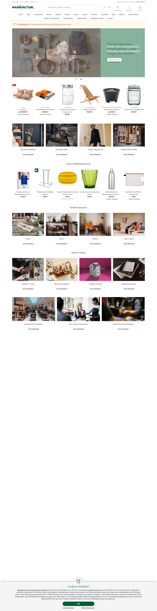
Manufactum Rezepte (61, 284)
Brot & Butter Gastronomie (78, 324)
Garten (28, 239)
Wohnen (95, 239)
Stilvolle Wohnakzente (28, 149)
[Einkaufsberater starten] (109, 7)
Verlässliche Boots (62, 149)
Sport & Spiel (129, 239)
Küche (62, 239)
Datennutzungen (94, 590)
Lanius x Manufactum (95, 149)
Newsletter (34, 2)
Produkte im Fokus (95, 284)
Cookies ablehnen (68, 608)
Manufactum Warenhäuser (33, 324)
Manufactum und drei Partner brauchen (32, 590)
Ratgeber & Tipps (28, 284)
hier (42, 599)
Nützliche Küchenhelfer (129, 149)
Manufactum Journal (129, 284)
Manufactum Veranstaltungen (123, 324)
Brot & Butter (25, 2)
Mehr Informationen (88, 608)
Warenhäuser (16, 2)
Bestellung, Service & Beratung (131, 2)
